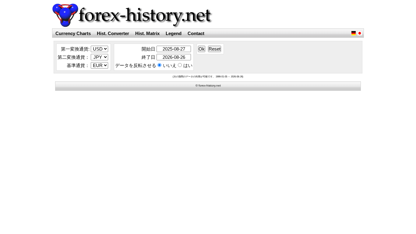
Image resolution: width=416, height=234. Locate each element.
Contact (196, 33)
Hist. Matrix (147, 33)
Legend (174, 33)
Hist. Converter (113, 33)
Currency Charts (73, 33)
